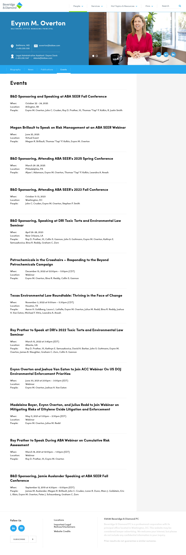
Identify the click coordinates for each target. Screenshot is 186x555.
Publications (47, 69)
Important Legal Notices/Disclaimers (64, 525)
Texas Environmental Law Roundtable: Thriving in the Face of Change (66, 295)
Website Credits (62, 531)
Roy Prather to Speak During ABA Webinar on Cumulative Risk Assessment (60, 442)
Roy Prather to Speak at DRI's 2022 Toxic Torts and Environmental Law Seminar (66, 332)
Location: (15, 106)
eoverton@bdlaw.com (49, 45)
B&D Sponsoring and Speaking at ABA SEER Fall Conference (58, 96)
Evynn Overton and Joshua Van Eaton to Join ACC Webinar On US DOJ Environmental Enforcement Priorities (65, 371)
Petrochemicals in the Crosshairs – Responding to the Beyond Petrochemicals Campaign (59, 262)
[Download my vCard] (166, 55)
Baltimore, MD (23, 45)
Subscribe (19, 539)
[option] (137, 38)
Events (63, 69)
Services (95, 6)
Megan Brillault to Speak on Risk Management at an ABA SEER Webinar (68, 127)
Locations (59, 520)
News (30, 69)
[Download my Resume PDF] (159, 55)
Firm (148, 6)
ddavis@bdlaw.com (42, 58)
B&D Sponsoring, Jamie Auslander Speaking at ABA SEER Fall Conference (59, 478)
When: (13, 103)
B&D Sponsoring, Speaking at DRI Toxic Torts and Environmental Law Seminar (65, 222)
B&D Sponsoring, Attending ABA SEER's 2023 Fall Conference (59, 189)
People (76, 6)
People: (14, 110)
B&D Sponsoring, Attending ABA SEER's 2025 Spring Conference (61, 158)
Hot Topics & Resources (122, 6)
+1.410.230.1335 (23, 48)
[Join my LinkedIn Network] (174, 55)
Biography (15, 69)
